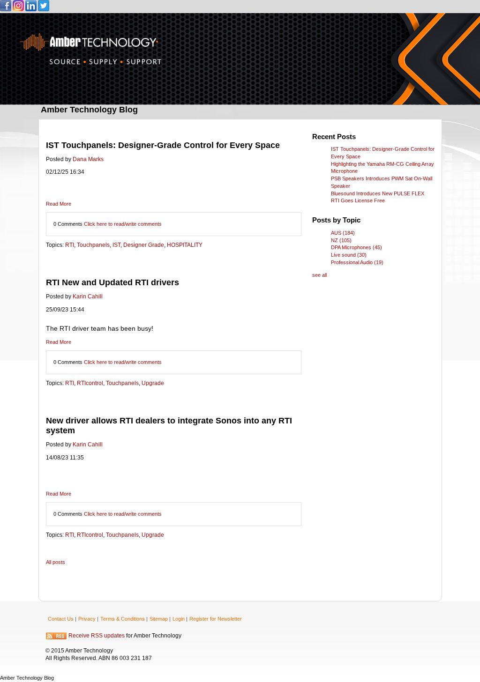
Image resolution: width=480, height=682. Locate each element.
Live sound (349, 255)
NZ (341, 240)
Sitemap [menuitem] (159, 619)
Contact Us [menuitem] (61, 619)
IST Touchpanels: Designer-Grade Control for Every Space (163, 145)
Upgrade (153, 383)
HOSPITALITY (184, 245)
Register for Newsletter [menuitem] (215, 619)
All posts (55, 562)
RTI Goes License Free (358, 200)
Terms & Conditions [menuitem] (122, 619)
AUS (343, 233)
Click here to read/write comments (123, 224)
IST (116, 245)
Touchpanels (93, 245)
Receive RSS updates (96, 636)
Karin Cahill (88, 296)
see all (319, 275)
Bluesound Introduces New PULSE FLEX (377, 193)
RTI (69, 245)
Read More (58, 204)
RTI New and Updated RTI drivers (112, 282)
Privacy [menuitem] (87, 619)
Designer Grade (143, 245)
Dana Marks (88, 159)
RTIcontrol (90, 383)
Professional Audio (357, 262)
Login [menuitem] (178, 619)
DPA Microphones (356, 247)
